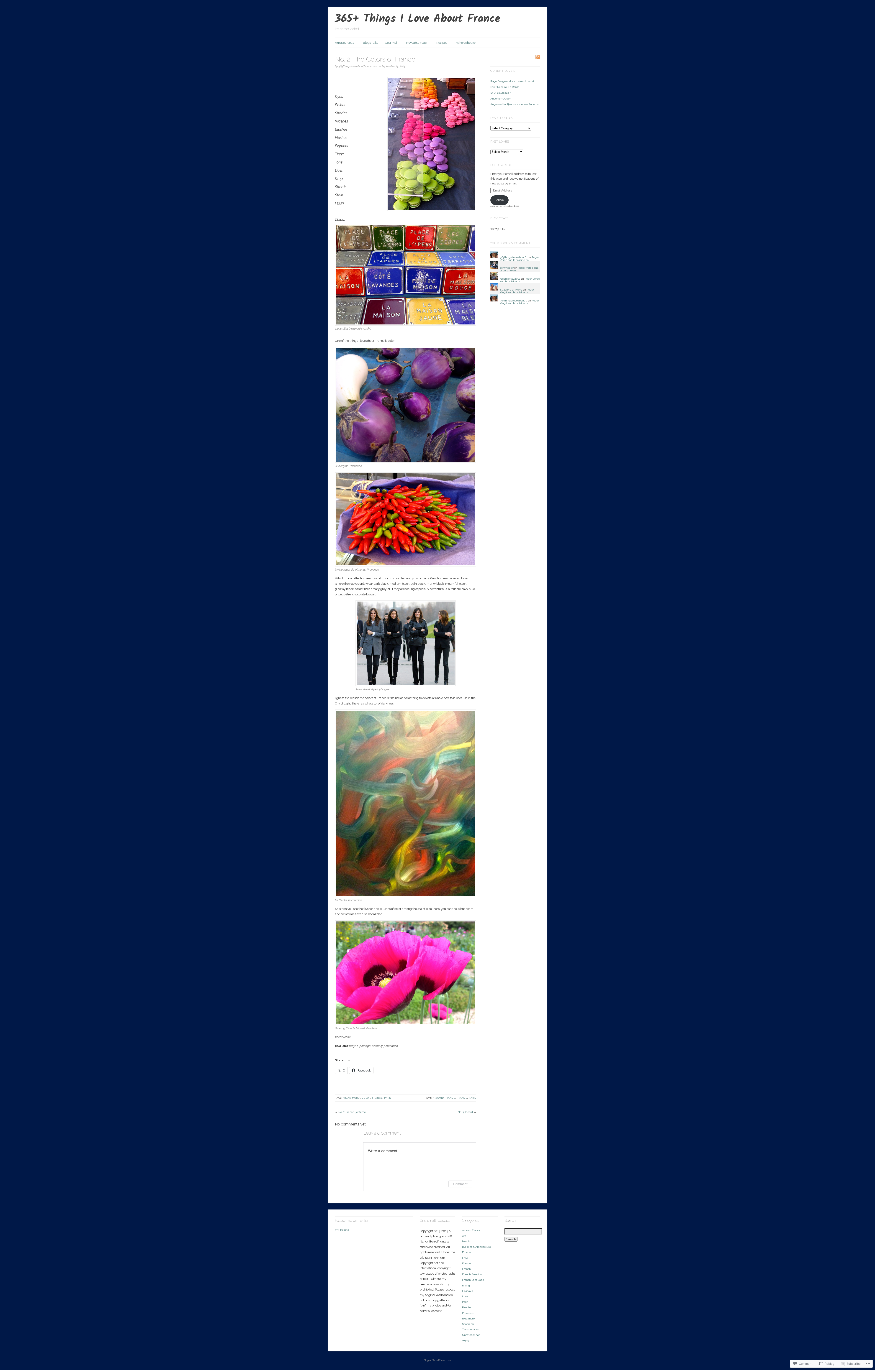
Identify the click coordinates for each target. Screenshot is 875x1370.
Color (366, 1098)
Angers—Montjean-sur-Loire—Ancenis (514, 104)
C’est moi (391, 42)
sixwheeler (507, 267)
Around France (444, 1098)
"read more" (351, 1098)
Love (465, 1296)
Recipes (441, 42)
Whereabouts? (466, 42)
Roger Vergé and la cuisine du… (519, 259)
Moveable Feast (416, 42)
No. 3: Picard (465, 1112)
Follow (499, 200)
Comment (460, 1184)
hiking (466, 1285)
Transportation (470, 1329)
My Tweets (342, 1229)
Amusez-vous (344, 42)
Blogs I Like (370, 42)
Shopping (468, 1324)
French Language (473, 1279)
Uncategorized (471, 1335)
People (466, 1307)
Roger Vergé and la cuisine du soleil (512, 81)
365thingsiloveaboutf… (513, 257)
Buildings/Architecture (476, 1246)
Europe (466, 1252)
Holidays (467, 1291)
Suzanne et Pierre (511, 289)
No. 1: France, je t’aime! (352, 1112)
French (466, 1269)
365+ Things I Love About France (417, 19)
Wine (465, 1340)
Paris (387, 1098)
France (377, 1098)
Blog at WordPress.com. (438, 1360)
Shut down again (500, 92)
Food (465, 1258)
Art (464, 1235)
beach (466, 1241)
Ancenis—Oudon (500, 98)
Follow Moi (500, 165)
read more (468, 1318)
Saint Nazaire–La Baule (504, 87)
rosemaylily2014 (510, 278)
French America (472, 1274)
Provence (468, 1313)
